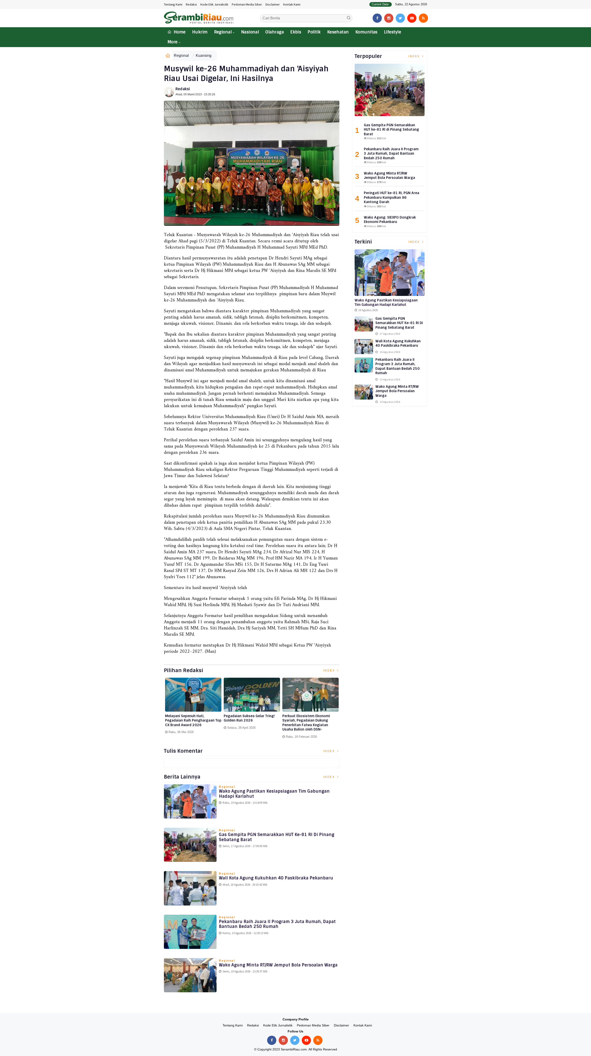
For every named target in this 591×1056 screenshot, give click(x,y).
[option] (193, 707)
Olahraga (274, 32)
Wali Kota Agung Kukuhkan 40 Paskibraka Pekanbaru (276, 878)
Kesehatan (338, 32)
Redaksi (191, 4)
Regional (223, 32)
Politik (314, 32)
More (172, 42)
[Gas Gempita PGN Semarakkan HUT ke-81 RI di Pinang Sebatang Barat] (390, 90)
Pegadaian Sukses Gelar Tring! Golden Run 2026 (249, 718)
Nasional (250, 32)
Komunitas (366, 32)
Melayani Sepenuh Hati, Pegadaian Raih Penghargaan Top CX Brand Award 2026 (193, 720)
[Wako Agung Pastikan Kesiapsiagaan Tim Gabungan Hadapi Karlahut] (390, 272)
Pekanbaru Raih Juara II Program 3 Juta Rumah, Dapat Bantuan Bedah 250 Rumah (277, 924)
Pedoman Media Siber (247, 4)
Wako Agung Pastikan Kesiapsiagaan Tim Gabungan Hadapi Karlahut (274, 793)
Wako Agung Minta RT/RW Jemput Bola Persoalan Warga (278, 965)
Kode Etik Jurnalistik (214, 4)
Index (329, 670)
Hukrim (200, 32)
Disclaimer (272, 4)
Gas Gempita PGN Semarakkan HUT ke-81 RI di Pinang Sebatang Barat (276, 837)
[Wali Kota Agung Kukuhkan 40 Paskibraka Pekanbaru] (364, 346)
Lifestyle (392, 32)
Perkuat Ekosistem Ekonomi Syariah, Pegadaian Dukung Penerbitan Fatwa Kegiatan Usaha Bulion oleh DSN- (306, 723)
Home (178, 32)
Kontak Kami (291, 4)
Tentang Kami (173, 4)
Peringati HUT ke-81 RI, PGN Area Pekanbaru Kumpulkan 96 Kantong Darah (391, 197)
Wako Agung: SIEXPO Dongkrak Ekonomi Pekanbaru (390, 219)
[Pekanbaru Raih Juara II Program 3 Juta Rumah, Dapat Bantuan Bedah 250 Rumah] (364, 365)
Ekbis (295, 32)
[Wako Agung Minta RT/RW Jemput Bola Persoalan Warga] (364, 392)
